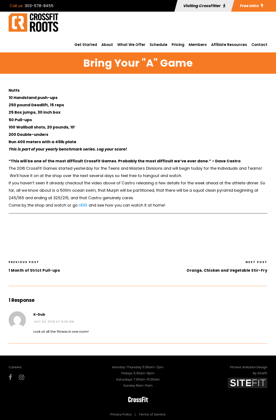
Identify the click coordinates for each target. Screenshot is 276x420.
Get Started (85, 44)
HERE (83, 205)
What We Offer (131, 44)
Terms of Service (152, 414)
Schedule (158, 44)
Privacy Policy (121, 414)
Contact (259, 44)
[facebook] (10, 377)
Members (198, 44)
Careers (15, 367)
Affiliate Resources (229, 44)
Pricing (178, 44)
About (107, 44)
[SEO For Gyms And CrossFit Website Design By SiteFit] (247, 382)
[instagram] (21, 377)
